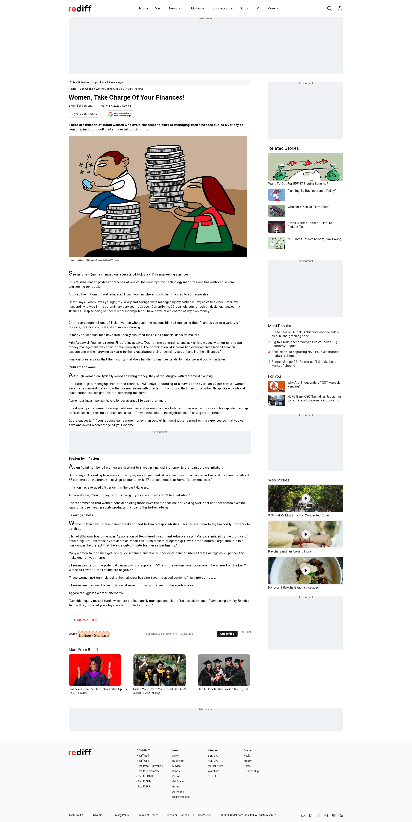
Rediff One (142, 760)
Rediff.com (236, 815)
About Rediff (76, 815)
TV (257, 8)
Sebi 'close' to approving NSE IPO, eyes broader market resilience (305, 354)
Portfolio (213, 776)
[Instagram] (326, 816)
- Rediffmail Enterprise (149, 766)
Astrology (178, 791)
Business (178, 760)
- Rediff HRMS (144, 776)
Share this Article (87, 114)
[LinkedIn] (341, 816)
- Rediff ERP (143, 786)
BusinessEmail (223, 8)
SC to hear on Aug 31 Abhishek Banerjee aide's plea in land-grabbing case (305, 334)
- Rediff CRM (143, 781)
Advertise (98, 815)
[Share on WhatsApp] (303, 816)
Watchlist (213, 771)
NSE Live (213, 760)
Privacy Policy (121, 815)
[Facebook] (318, 816)
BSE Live (213, 755)
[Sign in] (340, 8)
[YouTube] (334, 816)
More (271, 8)
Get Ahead (86, 88)
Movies (176, 766)
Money (196, 8)
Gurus (244, 8)
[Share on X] (310, 816)
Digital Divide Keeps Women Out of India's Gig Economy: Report (304, 344)
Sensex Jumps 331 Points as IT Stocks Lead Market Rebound (304, 364)
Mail (158, 8)
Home (143, 8)
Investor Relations (178, 815)
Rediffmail (142, 755)
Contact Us (205, 815)
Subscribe (227, 633)
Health (247, 755)
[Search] (329, 8)
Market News (215, 766)
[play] (305, 498)
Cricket (176, 776)
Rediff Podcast (181, 796)
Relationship (251, 771)
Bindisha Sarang (82, 105)
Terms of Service (148, 815)
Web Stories (278, 480)
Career (247, 766)
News (173, 8)
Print (248, 632)
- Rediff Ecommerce (147, 771)
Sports (176, 771)
